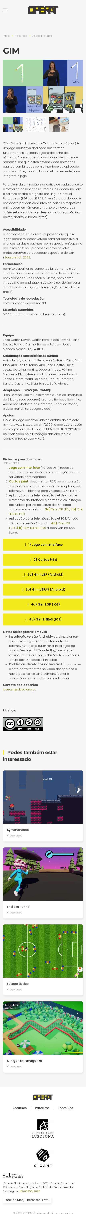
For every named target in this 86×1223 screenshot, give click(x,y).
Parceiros (42, 1108)
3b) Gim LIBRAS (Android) (45, 589)
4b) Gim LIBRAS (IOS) (45, 619)
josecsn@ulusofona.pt (19, 689)
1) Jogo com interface (45, 544)
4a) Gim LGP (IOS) (45, 604)
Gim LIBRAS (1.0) (31, 528)
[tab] (13, 124)
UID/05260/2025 (29, 1191)
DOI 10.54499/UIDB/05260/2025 (27, 1200)
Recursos (20, 1108)
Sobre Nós (65, 1108)
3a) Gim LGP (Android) (46, 574)
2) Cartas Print (45, 559)
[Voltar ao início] (43, 10)
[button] (5, 10)
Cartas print (18, 481)
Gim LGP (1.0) (57, 509)
